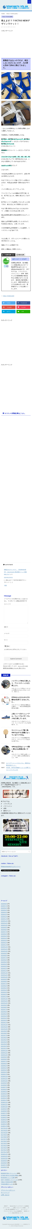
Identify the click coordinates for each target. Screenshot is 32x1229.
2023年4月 (4, 990)
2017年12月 (4, 1128)
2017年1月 (4, 1152)
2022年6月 (4, 1011)
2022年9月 (4, 1005)
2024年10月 (4, 951)
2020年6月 (4, 1063)
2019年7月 (4, 1087)
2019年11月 (4, 1078)
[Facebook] (7, 266)
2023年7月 (4, 983)
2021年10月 (4, 1029)
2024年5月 (4, 962)
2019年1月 (4, 1100)
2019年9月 (4, 1083)
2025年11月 (4, 923)
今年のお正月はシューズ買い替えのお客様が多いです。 (21, 749)
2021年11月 (4, 1027)
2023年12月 (4, 973)
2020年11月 (4, 1052)
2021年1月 (4, 1048)
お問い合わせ (5, 1195)
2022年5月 (4, 1014)
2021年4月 (4, 1042)
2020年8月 (4, 1059)
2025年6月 (4, 934)
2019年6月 (4, 1089)
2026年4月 (4, 912)
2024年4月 (4, 964)
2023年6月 (4, 986)
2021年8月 (4, 1033)
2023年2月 (4, 994)
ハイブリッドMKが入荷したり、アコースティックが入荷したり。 (21, 683)
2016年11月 (4, 1156)
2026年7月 (4, 906)
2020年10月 (4, 1055)
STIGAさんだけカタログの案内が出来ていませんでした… (21, 699)
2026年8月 (4, 903)
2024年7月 (4, 957)
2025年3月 (4, 940)
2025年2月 (4, 942)
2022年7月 (4, 1009)
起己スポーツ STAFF (19, 259)
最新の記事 (21, 254)
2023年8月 (4, 981)
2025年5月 (4, 936)
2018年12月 (4, 1102)
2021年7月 (4, 1035)
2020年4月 (4, 1068)
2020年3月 (4, 1070)
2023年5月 (4, 988)
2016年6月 (4, 1167)
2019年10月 (4, 1081)
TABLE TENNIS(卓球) (8, 296)
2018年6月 (4, 1115)
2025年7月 (4, 932)
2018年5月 (4, 1117)
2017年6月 (4, 1141)
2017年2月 (4, 1150)
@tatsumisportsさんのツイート (11, 866)
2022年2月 (4, 1020)
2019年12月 (4, 1076)
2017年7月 (4, 1139)
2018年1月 (4, 1126)
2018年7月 (4, 1113)
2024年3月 (4, 966)
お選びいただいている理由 (19, 1207)
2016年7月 (4, 1165)
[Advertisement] (16, 43)
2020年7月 (4, 1061)
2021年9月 (4, 1031)
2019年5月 (4, 1091)
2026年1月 (4, 919)
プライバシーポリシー (8, 1190)
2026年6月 (4, 908)
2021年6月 (4, 1037)
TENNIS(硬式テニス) (7, 1184)
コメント (7, 604)
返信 (5, 585)
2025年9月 (4, 927)
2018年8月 (4, 1111)
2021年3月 (4, 1044)
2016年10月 (4, 1158)
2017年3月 (4, 1147)
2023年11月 (4, 975)
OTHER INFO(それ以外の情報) (9, 1175)
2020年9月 (4, 1057)
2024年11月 (4, 949)
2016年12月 (4, 1154)
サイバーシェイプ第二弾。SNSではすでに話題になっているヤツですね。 (21, 732)
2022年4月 (4, 1016)
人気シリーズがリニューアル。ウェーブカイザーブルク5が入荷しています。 (21, 716)
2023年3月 (4, 992)
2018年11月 (4, 1104)
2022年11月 (4, 1001)
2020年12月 (4, 1050)
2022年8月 (4, 1007)
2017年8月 (4, 1137)
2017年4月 (4, 1145)
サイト (6, 640)
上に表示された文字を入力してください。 (16, 649)
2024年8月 (4, 955)
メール (6, 633)
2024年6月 (4, 960)
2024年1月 (4, 970)
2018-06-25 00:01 (8, 577)
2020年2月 (4, 1072)
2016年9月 (4, 1160)
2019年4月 (4, 1093)
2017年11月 (4, 1130)
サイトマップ (5, 1192)
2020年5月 (4, 1065)
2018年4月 (4, 1119)
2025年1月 (4, 945)
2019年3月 (4, 1096)
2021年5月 (4, 1040)
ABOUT (6, 1206)
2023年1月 (4, 996)
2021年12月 (4, 1024)
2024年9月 (4, 953)
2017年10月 (4, 1132)
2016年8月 (4, 1163)
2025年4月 (4, 938)
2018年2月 (4, 1124)
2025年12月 (4, 921)
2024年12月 (4, 947)
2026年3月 (4, 914)
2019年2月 (4, 1098)
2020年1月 (4, 1074)
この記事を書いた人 (9, 254)
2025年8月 (4, 929)
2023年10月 (4, 977)
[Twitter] (5, 266)
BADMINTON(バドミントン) (9, 1173)
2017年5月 (4, 1143)
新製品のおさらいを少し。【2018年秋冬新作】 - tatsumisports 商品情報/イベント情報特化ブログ (15, 572)
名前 (6, 627)
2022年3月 (4, 1018)
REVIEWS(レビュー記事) (8, 1177)
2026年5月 (4, 910)
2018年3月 (4, 1122)
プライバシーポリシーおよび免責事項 (13, 1211)
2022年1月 (4, 1022)
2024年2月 (4, 968)
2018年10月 (4, 1106)
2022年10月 (4, 1003)
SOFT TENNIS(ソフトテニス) (9, 1180)
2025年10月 (4, 925)
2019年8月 (4, 1085)
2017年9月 (4, 1135)
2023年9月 (4, 979)
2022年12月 (4, 998)
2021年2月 (4, 1046)
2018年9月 (4, 1109)
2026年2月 (4, 916)
